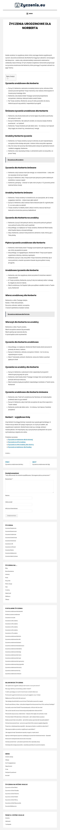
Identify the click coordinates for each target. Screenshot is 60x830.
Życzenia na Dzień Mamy (11, 800)
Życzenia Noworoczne (11, 531)
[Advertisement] (30, 43)
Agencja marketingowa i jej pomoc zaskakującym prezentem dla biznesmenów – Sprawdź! (28, 735)
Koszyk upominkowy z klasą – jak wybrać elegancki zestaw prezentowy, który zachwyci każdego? (30, 704)
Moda (6, 577)
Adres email (8, 502)
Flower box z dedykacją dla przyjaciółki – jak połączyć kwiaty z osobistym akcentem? (26, 726)
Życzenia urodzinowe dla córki (12, 639)
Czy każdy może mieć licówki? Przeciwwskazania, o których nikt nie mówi (23, 707)
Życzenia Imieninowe (10, 540)
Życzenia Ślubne (9, 550)
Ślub (6, 587)
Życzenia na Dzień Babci (11, 787)
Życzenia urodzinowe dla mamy (13, 655)
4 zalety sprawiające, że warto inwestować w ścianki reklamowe (21, 692)
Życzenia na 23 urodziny (17, 442)
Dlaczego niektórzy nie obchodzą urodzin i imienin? (18, 688)
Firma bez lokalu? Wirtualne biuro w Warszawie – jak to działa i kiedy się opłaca (24, 717)
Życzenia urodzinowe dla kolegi (13, 652)
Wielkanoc (7, 596)
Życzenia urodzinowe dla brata (13, 636)
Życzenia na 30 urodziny (11, 620)
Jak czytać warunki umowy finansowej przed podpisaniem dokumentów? (23, 710)
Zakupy (7, 599)
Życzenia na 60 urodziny (11, 630)
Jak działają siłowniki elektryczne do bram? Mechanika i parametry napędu (24, 701)
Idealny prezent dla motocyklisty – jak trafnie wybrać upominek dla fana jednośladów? (27, 720)
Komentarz (9, 479)
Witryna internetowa (11, 508)
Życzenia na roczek (10, 617)
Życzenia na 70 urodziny (11, 633)
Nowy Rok (7, 580)
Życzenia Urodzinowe (10, 534)
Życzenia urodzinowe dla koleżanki (14, 611)
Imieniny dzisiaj (9, 757)
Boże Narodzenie (9, 571)
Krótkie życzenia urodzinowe (12, 614)
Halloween (8, 821)
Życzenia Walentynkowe (11, 556)
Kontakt (7, 775)
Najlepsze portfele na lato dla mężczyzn (15, 698)
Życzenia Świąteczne (10, 528)
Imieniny (7, 574)
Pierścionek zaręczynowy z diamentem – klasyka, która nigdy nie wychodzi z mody (26, 713)
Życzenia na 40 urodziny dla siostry (21, 445)
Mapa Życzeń (8, 766)
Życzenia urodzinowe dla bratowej (20, 439)
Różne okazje (8, 584)
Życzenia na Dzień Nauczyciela (13, 803)
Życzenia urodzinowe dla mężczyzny (14, 661)
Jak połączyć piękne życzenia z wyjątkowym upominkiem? (20, 729)
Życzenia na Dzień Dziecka (12, 793)
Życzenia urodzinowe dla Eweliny (20, 447)
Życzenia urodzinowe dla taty (12, 670)
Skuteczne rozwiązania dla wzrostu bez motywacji (18, 738)
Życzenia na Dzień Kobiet (11, 796)
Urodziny (7, 453)
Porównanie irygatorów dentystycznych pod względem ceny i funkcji (22, 695)
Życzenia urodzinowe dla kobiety (13, 648)
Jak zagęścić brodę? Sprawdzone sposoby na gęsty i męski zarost (22, 732)
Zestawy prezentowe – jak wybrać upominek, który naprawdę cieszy (22, 741)
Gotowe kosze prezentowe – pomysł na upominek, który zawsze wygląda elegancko (26, 723)
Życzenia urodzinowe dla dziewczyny (14, 645)
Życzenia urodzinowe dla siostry (13, 667)
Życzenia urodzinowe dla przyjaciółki (14, 664)
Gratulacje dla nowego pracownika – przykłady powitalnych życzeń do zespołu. (25, 745)
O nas (6, 769)
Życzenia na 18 (9, 544)
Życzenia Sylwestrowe (11, 537)
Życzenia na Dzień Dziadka (12, 790)
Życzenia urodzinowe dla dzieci (13, 642)
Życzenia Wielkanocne (10, 553)
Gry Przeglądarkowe (10, 763)
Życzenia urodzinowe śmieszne (13, 673)
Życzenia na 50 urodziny (11, 627)
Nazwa (7, 495)
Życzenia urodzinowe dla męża (13, 658)
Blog (6, 568)
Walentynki (8, 593)
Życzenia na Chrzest (10, 547)
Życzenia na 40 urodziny (11, 623)
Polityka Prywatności (10, 772)
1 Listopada (8, 824)
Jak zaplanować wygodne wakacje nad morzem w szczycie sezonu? (22, 685)
